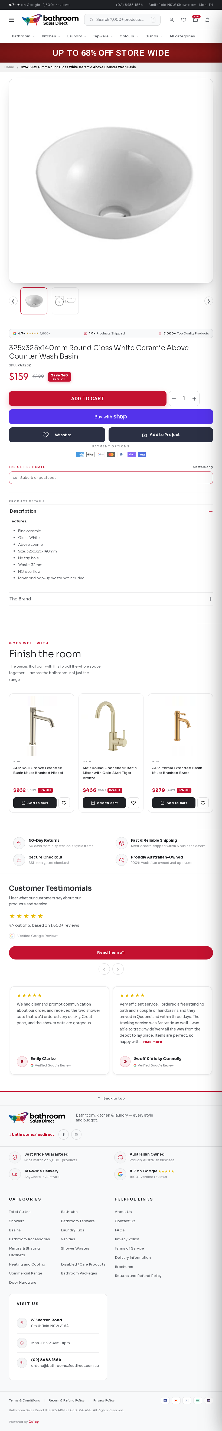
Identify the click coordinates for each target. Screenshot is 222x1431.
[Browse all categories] (11, 19)
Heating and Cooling (27, 1264)
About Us (123, 1211)
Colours (127, 36)
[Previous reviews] (104, 969)
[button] (207, 19)
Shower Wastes (75, 1248)
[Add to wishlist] (57, 434)
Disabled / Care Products (83, 1264)
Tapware (101, 36)
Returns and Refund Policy (138, 1275)
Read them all (111, 952)
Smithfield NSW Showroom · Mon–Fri (181, 5)
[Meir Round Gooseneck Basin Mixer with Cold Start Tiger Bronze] (111, 726)
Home (9, 67)
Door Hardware (22, 1282)
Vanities (68, 1239)
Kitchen (49, 36)
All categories (182, 36)
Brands (151, 36)
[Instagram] (76, 1134)
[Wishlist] (183, 19)
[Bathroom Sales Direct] (50, 19)
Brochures (124, 1266)
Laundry (74, 36)
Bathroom (21, 36)
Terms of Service (129, 1248)
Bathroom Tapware (78, 1221)
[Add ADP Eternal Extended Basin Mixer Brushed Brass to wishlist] (203, 802)
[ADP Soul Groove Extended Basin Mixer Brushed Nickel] (41, 726)
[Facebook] (63, 1134)
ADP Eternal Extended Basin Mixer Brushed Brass (177, 770)
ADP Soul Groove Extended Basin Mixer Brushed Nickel (38, 770)
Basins (15, 1230)
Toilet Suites (20, 1211)
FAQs (120, 1230)
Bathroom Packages (79, 1273)
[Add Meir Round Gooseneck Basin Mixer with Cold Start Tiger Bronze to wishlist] (133, 802)
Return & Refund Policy (66, 1400)
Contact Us (125, 1221)
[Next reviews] (118, 969)
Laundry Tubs (72, 1230)
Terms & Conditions (24, 1400)
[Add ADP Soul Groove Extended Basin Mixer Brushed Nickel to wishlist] (64, 802)
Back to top (114, 1098)
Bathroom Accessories (29, 1239)
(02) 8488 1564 (129, 5)
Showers (17, 1221)
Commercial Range (25, 1273)
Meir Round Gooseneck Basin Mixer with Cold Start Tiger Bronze (110, 773)
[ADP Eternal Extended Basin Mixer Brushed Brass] (180, 726)
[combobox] (114, 477)
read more (152, 1042)
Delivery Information (133, 1257)
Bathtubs (69, 1211)
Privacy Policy (127, 1239)
